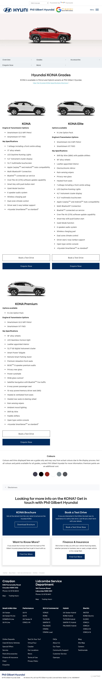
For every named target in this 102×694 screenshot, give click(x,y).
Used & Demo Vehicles (11, 643)
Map (4, 596)
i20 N (25, 612)
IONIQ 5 (86, 622)
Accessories (75, 59)
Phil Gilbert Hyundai (42, 9)
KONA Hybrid (68, 616)
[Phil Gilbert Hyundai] (15, 9)
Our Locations (33, 650)
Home (5, 573)
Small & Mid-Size (9, 608)
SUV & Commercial (24, 573)
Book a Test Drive (26, 257)
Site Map (81, 643)
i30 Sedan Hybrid (69, 612)
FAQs (55, 639)
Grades (39, 59)
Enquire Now (7, 65)
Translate (69, 3)
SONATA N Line (8, 619)
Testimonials (82, 650)
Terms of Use (33, 657)
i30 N (25, 616)
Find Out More (26, 554)
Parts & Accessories (9, 654)
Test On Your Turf (34, 639)
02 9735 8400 (13, 591)
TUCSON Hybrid (69, 619)
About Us (56, 643)
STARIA (45, 629)
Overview (6, 59)
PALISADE (47, 626)
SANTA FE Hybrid (69, 622)
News (30, 654)
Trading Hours (14, 596)
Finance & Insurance (10, 657)
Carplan (31, 646)
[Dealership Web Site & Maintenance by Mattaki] (95, 676)
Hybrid (66, 608)
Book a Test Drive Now (76, 527)
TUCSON (46, 619)
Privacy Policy (33, 661)
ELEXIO (86, 619)
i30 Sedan (6, 612)
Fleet (4, 661)
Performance (28, 608)
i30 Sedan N (27, 619)
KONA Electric (88, 616)
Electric (86, 608)
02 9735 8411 (46, 594)
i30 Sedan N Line (8, 616)
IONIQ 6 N (87, 632)
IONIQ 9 (86, 626)
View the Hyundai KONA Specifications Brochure (50, 83)
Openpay (56, 657)
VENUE (45, 612)
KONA (35, 573)
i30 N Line (6, 622)
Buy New (12, 573)
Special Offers (7, 646)
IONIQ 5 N (26, 622)
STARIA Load (47, 632)
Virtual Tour (32, 643)
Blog (80, 639)
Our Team (56, 646)
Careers (81, 646)
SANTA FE (46, 622)
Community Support (60, 650)
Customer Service (60, 654)
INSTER (86, 612)
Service (5, 650)
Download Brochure (26, 524)
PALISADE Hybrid (69, 626)
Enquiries (6, 665)
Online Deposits (8, 639)
